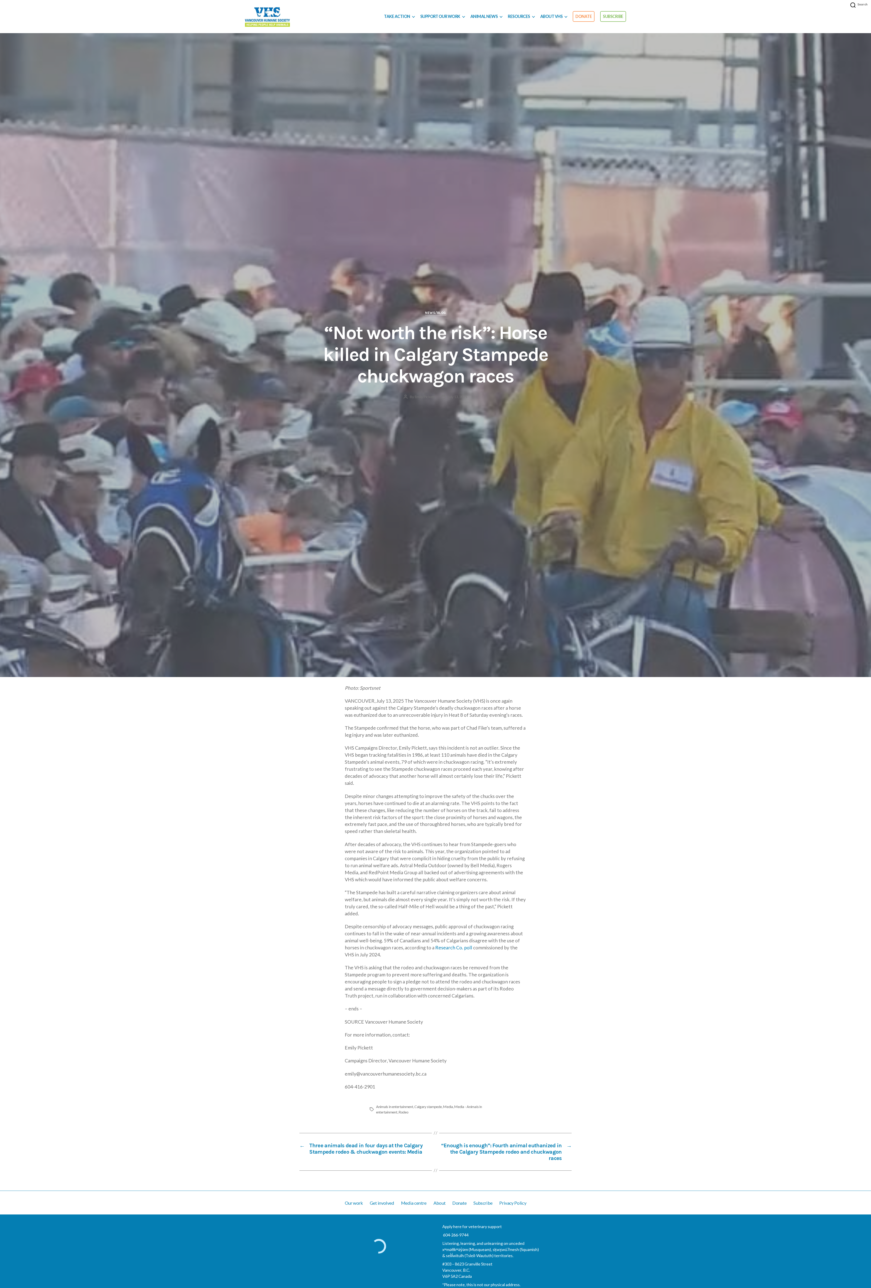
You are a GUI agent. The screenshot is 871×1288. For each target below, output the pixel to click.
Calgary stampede (428, 1106)
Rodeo (404, 1112)
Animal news (484, 16)
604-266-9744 (455, 1234)
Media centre (414, 1203)
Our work (354, 1203)
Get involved (382, 1203)
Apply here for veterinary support (472, 1226)
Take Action (397, 16)
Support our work (440, 16)
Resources (519, 16)
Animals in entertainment (394, 1106)
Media (448, 1106)
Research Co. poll (453, 947)
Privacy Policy (512, 1203)
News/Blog (435, 313)
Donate (583, 16)
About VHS (551, 16)
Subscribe (613, 16)
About (439, 1203)
